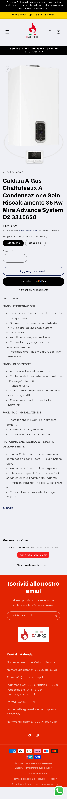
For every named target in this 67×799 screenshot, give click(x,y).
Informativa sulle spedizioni (24, 784)
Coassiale (35, 243)
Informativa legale (51, 784)
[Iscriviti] (56, 615)
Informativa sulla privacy (39, 768)
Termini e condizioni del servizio (29, 779)
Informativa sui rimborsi (35, 773)
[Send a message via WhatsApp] (59, 791)
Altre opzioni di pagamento (33, 290)
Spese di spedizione (28, 230)
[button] (7, 32)
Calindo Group (31, 763)
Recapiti (53, 779)
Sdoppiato (13, 243)
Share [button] (9, 508)
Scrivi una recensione (33, 554)
